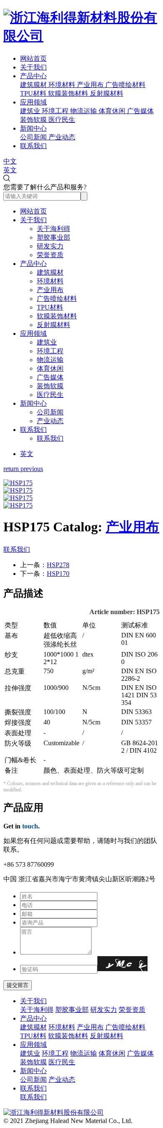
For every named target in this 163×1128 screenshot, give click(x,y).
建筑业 (47, 342)
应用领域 (33, 102)
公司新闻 (50, 412)
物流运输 (50, 359)
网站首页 (33, 58)
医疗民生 (50, 394)
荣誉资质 (50, 254)
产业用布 (50, 289)
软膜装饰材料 (57, 316)
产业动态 (50, 420)
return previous (23, 468)
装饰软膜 (50, 385)
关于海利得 (53, 228)
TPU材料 (50, 307)
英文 (10, 170)
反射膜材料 (53, 324)
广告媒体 (50, 377)
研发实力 (50, 246)
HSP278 (58, 564)
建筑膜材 (50, 272)
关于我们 (33, 67)
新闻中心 (33, 128)
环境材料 (50, 281)
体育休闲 (50, 368)
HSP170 (58, 573)
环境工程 (50, 351)
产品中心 (33, 75)
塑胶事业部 (53, 237)
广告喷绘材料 (57, 298)
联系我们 (33, 145)
